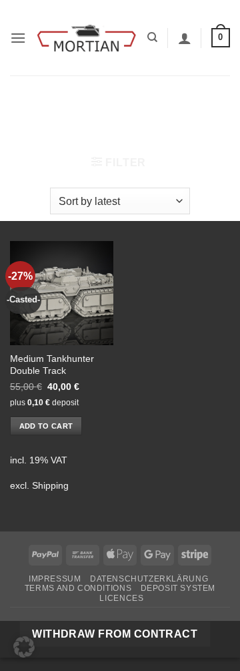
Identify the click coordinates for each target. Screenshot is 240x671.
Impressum (55, 579)
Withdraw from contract (114, 634)
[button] (18, 37)
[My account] (184, 38)
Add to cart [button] (46, 426)
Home (37, 98)
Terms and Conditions (78, 588)
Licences (121, 598)
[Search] (152, 37)
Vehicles (94, 98)
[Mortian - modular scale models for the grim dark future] (86, 38)
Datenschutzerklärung (149, 579)
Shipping (50, 485)
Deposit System (178, 588)
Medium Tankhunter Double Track (52, 365)
